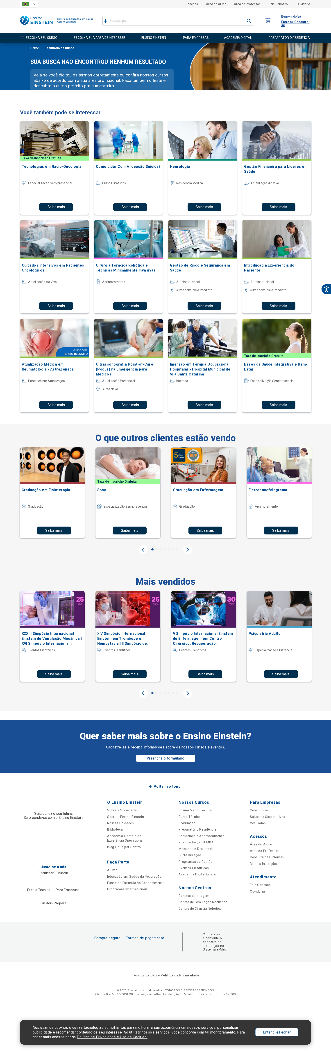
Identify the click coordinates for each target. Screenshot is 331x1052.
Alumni (112, 870)
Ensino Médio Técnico (195, 810)
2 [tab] (156, 549)
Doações (192, 4)
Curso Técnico (190, 817)
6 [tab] (173, 549)
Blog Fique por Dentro (124, 847)
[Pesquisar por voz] (105, 20)
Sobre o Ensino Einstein (125, 817)
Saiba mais (56, 207)
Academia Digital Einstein (199, 874)
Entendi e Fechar (277, 1032)
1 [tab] (152, 549)
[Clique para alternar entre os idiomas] (29, 4)
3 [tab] (160, 549)
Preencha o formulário (165, 758)
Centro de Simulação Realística (203, 902)
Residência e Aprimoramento (201, 836)
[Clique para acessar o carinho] (267, 21)
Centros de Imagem (194, 896)
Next (187, 549)
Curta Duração (190, 855)
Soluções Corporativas (267, 817)
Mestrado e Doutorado (196, 849)
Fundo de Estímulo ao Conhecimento (135, 883)
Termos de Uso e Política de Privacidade (165, 975)
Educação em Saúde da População (134, 876)
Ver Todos (258, 823)
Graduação (187, 823)
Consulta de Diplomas (267, 857)
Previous (143, 549)
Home (34, 48)
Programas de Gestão (196, 861)
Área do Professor (247, 4)
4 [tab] (164, 549)
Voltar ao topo (167, 786)
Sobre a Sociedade (122, 810)
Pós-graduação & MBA (196, 842)
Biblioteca (115, 829)
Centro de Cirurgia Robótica (200, 908)
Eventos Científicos (194, 868)
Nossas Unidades (120, 823)
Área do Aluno (216, 4)
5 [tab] (169, 549)
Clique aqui (211, 934)
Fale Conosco (278, 4)
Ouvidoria (303, 4)
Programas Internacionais (127, 889)
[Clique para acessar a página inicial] (56, 26)
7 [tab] (177, 549)
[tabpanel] (52, 492)
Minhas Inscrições (264, 864)
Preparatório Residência (197, 829)
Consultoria (259, 810)
